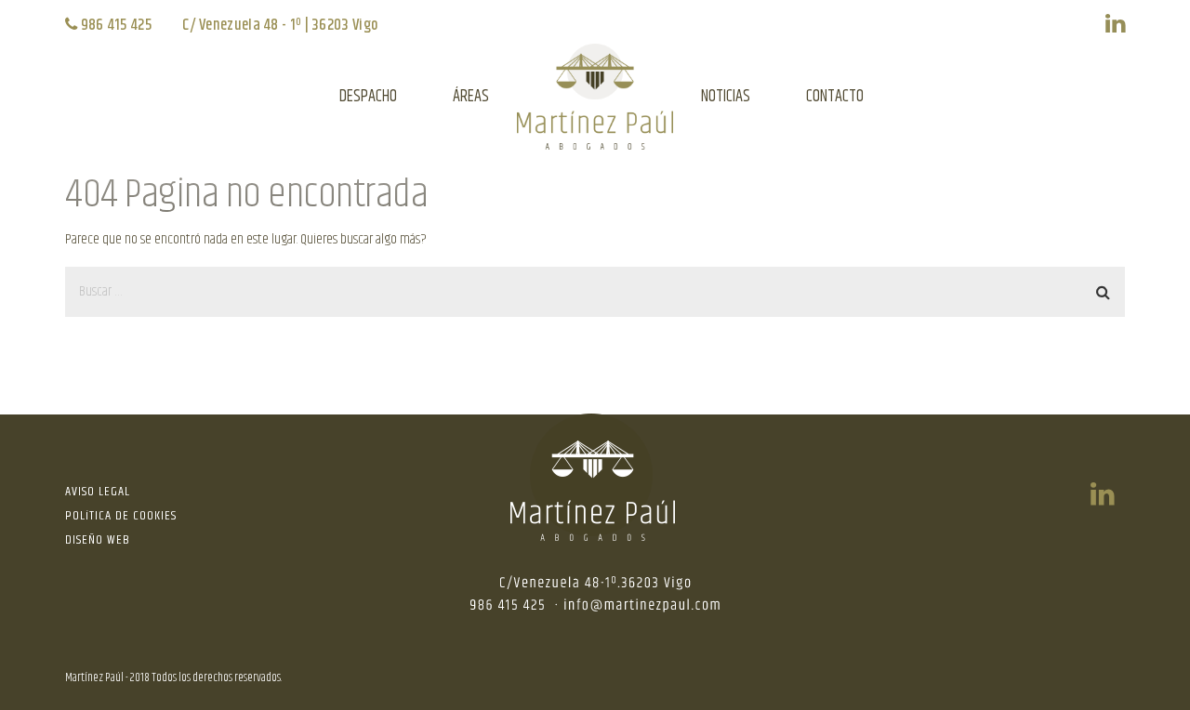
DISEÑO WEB (97, 540)
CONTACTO (835, 96)
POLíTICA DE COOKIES (121, 516)
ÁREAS (471, 96)
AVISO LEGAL (97, 491)
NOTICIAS (725, 96)
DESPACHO (368, 96)
